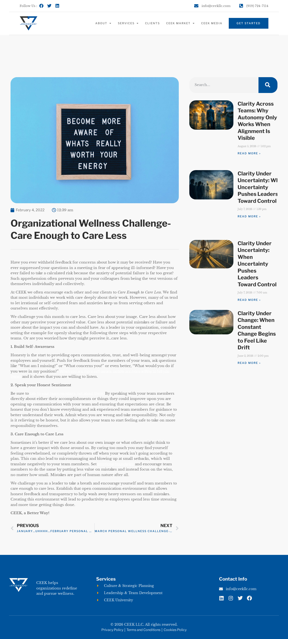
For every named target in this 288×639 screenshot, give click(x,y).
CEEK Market (178, 23)
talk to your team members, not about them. (67, 393)
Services (126, 23)
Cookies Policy (175, 630)
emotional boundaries (116, 464)
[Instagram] (230, 598)
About (101, 23)
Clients (152, 23)
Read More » (249, 153)
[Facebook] (41, 6)
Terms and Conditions (143, 630)
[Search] (267, 85)
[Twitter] (49, 6)
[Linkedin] (57, 6)
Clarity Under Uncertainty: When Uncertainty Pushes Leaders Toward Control (262, 187)
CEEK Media (211, 23)
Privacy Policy (112, 630)
